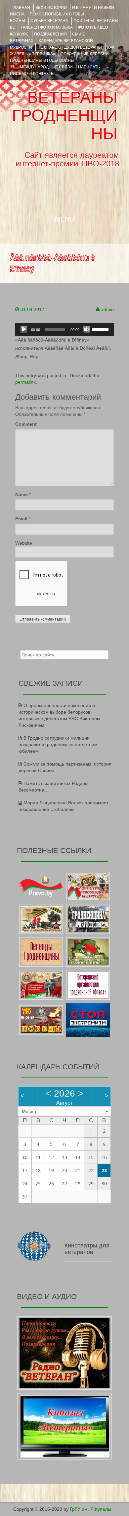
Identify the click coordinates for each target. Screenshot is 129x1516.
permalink (25, 382)
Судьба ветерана (49, 20)
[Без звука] (86, 329)
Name (21, 494)
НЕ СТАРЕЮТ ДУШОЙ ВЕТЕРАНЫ (69, 47)
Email (21, 518)
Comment (26, 424)
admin (107, 309)
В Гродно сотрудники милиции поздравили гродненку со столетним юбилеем (58, 744)
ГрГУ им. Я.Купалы (90, 1509)
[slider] (101, 329)
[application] (64, 329)
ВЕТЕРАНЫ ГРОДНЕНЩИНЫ (64, 115)
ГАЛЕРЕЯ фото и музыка (47, 27)
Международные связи (46, 67)
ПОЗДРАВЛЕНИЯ (50, 34)
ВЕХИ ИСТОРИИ (51, 7)
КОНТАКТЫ (44, 73)
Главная (21, 7)
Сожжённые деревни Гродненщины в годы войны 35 (59, 60)
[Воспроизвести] (24, 329)
